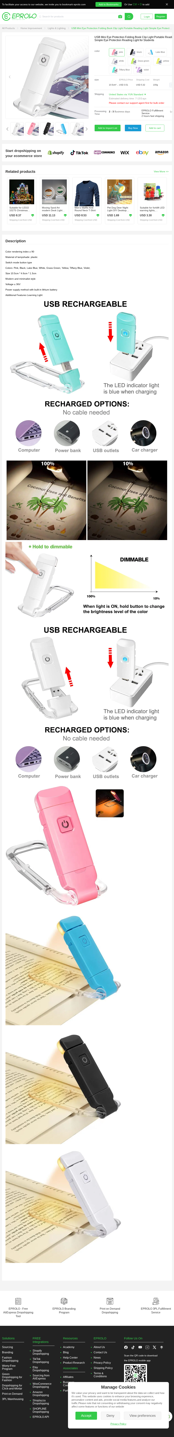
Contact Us (100, 1352)
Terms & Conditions (100, 1375)
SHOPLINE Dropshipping (41, 1410)
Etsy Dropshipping (41, 1369)
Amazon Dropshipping (41, 1394)
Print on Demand (12, 1393)
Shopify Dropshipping (41, 1352)
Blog (66, 1352)
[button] (171, 85)
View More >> (161, 171)
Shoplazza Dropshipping (41, 1402)
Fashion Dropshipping (10, 1359)
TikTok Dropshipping (41, 1360)
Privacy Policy (118, 1423)
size (96, 79)
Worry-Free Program (9, 1367)
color (97, 51)
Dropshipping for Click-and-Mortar (12, 1387)
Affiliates (68, 1377)
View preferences (142, 1415)
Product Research (74, 1362)
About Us (99, 1347)
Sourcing (7, 1347)
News (97, 1357)
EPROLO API (41, 1416)
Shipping (99, 94)
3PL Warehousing (12, 1399)
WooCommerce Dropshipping (42, 1385)
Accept (86, 1415)
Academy (68, 1347)
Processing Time (100, 112)
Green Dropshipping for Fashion (12, 1377)
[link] (8, 28)
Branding (7, 1352)
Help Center (70, 1357)
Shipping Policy (103, 1368)
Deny (110, 1415)
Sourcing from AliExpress (41, 1377)
